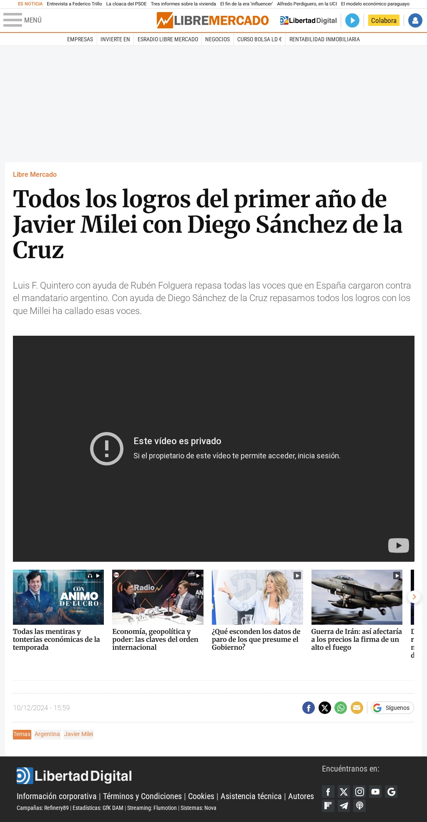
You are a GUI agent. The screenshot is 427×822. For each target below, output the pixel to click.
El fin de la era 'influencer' (246, 4)
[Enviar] (340, 707)
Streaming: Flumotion (152, 807)
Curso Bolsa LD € (259, 39)
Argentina (47, 734)
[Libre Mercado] (212, 20)
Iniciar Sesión (415, 20)
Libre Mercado (35, 174)
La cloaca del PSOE (126, 4)
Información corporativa (57, 796)
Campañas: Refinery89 (43, 807)
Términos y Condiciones (142, 796)
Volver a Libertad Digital (308, 20)
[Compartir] (308, 707)
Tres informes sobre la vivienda (183, 4)
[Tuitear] (325, 707)
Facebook (328, 791)
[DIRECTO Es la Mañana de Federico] (352, 20)
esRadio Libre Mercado (168, 39)
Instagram (359, 791)
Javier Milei (78, 734)
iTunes (359, 805)
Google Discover (391, 791)
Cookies (201, 796)
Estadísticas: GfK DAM (98, 807)
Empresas (80, 39)
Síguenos (397, 708)
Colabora (384, 20)
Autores (301, 796)
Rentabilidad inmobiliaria (324, 39)
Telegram (344, 805)
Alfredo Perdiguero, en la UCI (307, 4)
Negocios (217, 39)
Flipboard (328, 805)
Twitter (344, 791)
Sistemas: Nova (198, 807)
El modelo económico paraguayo (375, 4)
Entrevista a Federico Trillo (74, 4)
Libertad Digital (169, 775)
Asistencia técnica (251, 796)
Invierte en (115, 39)
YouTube (375, 791)
